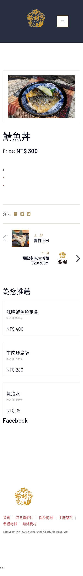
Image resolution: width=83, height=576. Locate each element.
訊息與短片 (24, 518)
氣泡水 (13, 393)
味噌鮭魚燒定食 (22, 312)
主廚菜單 (66, 518)
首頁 (6, 518)
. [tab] (3, 168)
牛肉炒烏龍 (17, 353)
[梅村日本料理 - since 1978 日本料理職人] (35, 18)
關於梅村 (46, 518)
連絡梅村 (30, 524)
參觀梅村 (10, 524)
